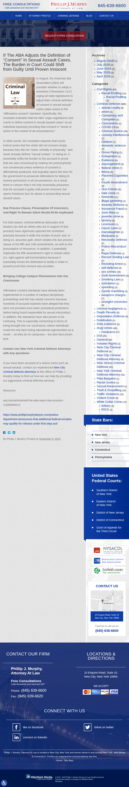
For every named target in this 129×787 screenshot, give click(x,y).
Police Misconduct (113, 246)
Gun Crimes (109, 189)
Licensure (108, 224)
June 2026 (104, 68)
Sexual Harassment (110, 386)
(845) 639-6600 (106, 631)
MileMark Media (87, 779)
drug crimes (105, 328)
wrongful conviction (114, 301)
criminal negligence (110, 308)
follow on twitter (104, 727)
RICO (105, 409)
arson (105, 111)
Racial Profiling (111, 93)
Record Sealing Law (115, 257)
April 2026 (103, 76)
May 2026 (103, 72)
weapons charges (113, 295)
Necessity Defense (114, 239)
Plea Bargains (106, 378)
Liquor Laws (109, 228)
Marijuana (108, 235)
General (102, 339)
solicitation (108, 283)
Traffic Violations (108, 394)
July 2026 (103, 64)
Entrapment (109, 156)
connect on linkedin (35, 737)
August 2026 (105, 60)
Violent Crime (106, 397)
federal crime (110, 167)
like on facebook (33, 727)
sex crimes (108, 271)
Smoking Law (110, 279)
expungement (110, 164)
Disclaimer (58, 781)
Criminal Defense (68, 15)
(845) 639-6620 (30, 696)
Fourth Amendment (114, 182)
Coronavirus (109, 123)
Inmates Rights (107, 343)
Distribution (104, 320)
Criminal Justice (112, 131)
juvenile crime (110, 216)
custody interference (115, 135)
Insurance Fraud (112, 208)
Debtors (106, 141)
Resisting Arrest (112, 263)
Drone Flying (110, 152)
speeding (107, 287)
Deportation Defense (111, 316)
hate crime (108, 193)
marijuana (108, 331)
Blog (89, 15)
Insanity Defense (112, 204)
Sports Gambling (112, 291)
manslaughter (110, 232)
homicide (107, 196)
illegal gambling (111, 200)
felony (105, 171)
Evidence (107, 160)
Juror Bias (108, 212)
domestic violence (113, 145)
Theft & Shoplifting (109, 390)
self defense (109, 267)
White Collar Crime (109, 401)
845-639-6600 (112, 5)
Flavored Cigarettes (114, 175)
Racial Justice (106, 382)
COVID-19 (108, 127)
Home (18, 15)
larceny (106, 220)
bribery (106, 405)
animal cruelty (110, 107)
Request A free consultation (64, 35)
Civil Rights (104, 89)
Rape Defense (111, 253)
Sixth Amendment (113, 275)
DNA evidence (106, 324)
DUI (99, 335)
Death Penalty (106, 312)
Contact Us (106, 15)
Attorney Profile (40, 15)
